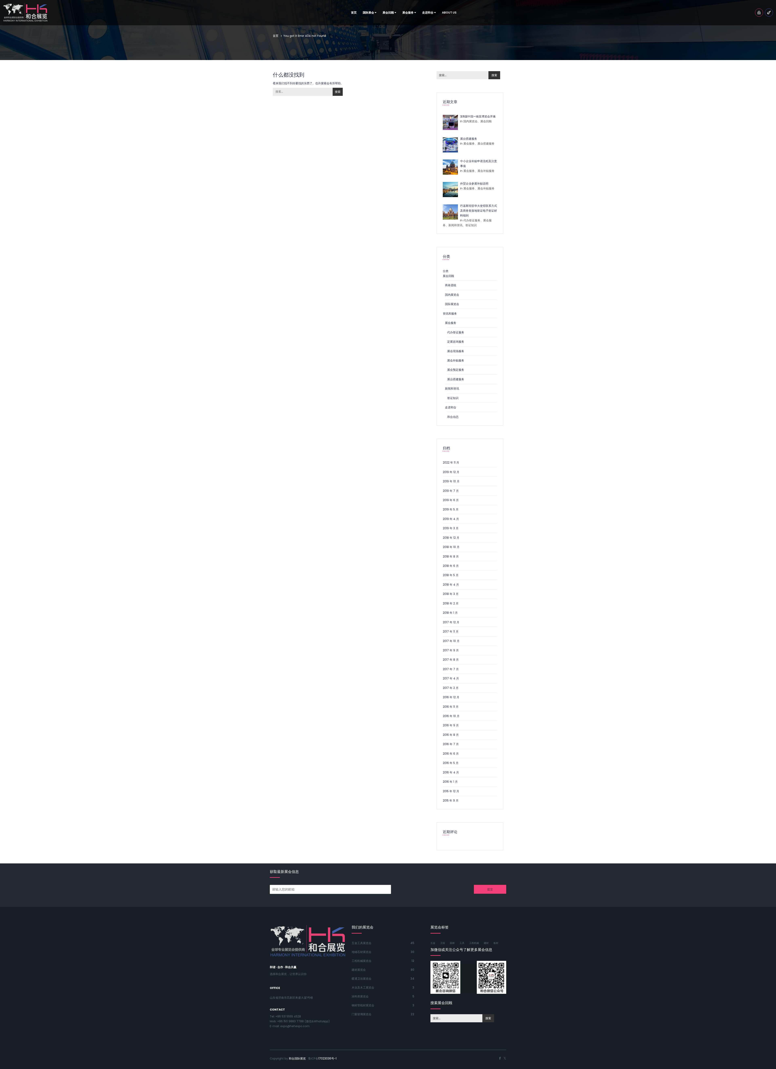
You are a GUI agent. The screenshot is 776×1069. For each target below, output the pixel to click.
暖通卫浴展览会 (361, 979)
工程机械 (474, 943)
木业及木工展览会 (363, 988)
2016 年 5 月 (451, 763)
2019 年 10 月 (451, 481)
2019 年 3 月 (451, 528)
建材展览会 (359, 970)
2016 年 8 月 (451, 735)
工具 (462, 943)
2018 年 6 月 (451, 566)
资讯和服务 (450, 314)
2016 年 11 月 (451, 707)
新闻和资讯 (452, 389)
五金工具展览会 (361, 943)
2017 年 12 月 (451, 622)
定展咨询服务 (455, 342)
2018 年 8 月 (451, 557)
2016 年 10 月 (451, 716)
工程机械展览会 (361, 961)
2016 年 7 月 (451, 744)
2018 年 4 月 (451, 585)
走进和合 (428, 13)
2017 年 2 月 (451, 688)
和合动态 (453, 417)
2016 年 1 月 (450, 782)
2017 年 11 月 (451, 632)
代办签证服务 (455, 332)
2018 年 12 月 (451, 538)
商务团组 (450, 285)
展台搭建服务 (455, 379)
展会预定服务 (455, 370)
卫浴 (442, 943)
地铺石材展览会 (361, 952)
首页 (354, 13)
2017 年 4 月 (451, 678)
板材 (495, 943)
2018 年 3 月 (451, 594)
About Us (449, 13)
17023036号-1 (327, 1058)
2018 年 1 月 (450, 613)
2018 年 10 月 (451, 547)
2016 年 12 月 (451, 697)
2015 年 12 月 (451, 791)
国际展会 (369, 13)
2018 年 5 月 (451, 575)
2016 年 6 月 (451, 754)
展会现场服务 (455, 351)
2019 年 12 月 (451, 472)
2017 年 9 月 (451, 650)
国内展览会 (452, 295)
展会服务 (408, 13)
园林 (452, 943)
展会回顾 (388, 13)
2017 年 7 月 (451, 669)
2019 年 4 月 (451, 519)
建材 (486, 943)
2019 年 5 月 (451, 509)
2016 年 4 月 (451, 772)
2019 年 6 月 (451, 500)
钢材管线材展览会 (363, 1005)
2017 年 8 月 (451, 660)
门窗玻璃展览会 (361, 1014)
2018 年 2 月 (451, 603)
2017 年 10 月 (451, 641)
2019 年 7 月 (451, 491)
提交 (490, 889)
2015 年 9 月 (451, 801)
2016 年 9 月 (451, 725)
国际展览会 (452, 304)
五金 (432, 943)
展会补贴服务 (455, 360)
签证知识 (453, 398)
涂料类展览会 (360, 996)
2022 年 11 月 (451, 463)
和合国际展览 (297, 1058)
